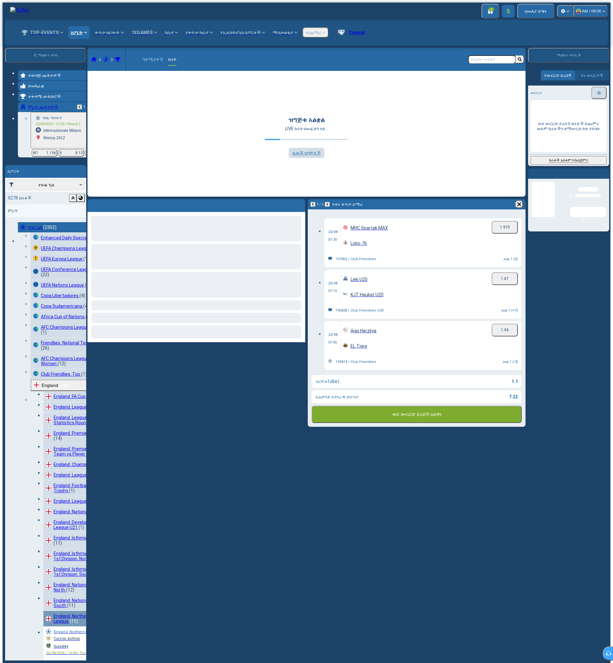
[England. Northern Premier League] (118, 59)
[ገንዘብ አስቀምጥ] (508, 11)
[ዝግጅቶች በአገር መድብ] (81, 198)
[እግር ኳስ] (106, 59)
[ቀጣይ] (109, 204)
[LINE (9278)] (94, 59)
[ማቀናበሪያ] (565, 11)
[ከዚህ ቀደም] (79, 106)
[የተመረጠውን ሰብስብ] (73, 198)
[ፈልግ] (519, 59)
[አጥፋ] (299, 204)
